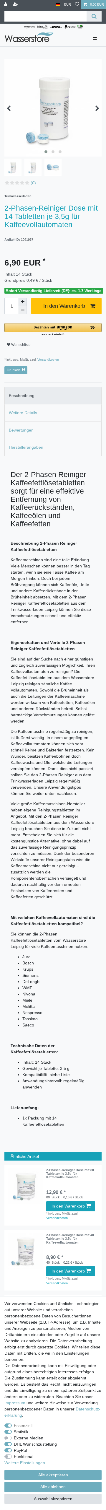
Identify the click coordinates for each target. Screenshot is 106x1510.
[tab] (53, 395)
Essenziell (23, 1425)
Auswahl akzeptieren (53, 1498)
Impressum (14, 1402)
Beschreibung (21, 395)
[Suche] (94, 16)
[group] (25, 1186)
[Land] (58, 4)
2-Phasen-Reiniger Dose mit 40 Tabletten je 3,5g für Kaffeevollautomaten (70, 1238)
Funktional (23, 1456)
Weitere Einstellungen (24, 1462)
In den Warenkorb (64, 306)
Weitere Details (23, 412)
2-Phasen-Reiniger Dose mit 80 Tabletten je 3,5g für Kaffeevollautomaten (70, 1173)
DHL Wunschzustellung (35, 1444)
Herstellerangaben (26, 447)
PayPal (20, 1450)
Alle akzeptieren (53, 1474)
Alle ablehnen (53, 1486)
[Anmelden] (6, 4)
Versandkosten (48, 359)
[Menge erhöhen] (23, 302)
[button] (53, 329)
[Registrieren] (16, 4)
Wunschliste (20, 345)
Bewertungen (21, 430)
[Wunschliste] (77, 4)
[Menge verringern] (23, 310)
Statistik (21, 1431)
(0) (33, 182)
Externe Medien (28, 1438)
